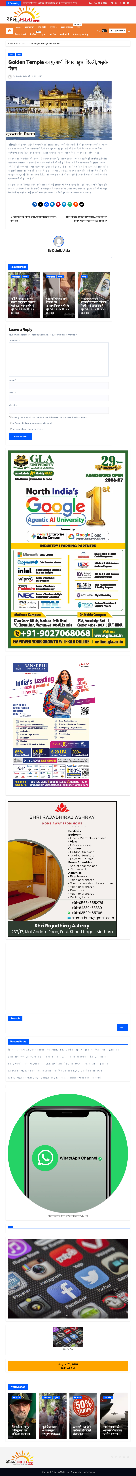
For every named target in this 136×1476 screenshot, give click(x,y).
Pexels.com (68, 1315)
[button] (129, 31)
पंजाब (11, 54)
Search (15, 1018)
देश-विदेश (42, 27)
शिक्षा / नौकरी (20, 34)
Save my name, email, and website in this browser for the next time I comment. (49, 417)
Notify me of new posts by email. (26, 429)
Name (12, 380)
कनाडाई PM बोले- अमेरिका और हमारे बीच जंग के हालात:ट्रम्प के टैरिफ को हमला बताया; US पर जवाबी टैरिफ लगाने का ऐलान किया (58, 1063)
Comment (14, 340)
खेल (78, 27)
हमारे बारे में (64, 34)
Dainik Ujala (21, 76)
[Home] (9, 31)
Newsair (75, 1472)
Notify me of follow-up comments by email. (32, 423)
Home (18, 27)
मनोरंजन (53, 34)
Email (12, 392)
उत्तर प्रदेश (16, 277)
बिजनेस (34, 33)
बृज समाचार (29, 27)
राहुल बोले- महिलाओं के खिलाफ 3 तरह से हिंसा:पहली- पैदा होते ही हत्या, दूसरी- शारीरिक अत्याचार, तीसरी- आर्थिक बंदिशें (54, 1077)
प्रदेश (53, 27)
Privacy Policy (80, 34)
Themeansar (88, 1472)
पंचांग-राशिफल (68, 26)
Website (13, 405)
